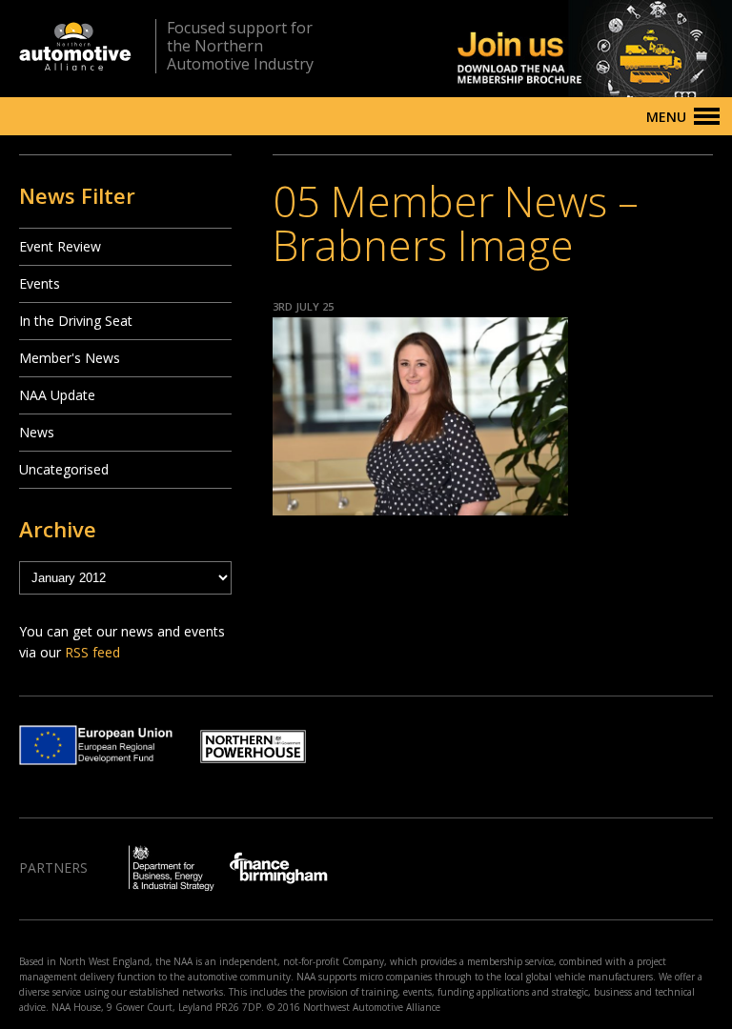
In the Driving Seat (75, 321)
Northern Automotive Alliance (75, 46)
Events (39, 283)
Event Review (60, 246)
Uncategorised (64, 469)
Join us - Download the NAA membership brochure (561, 48)
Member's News (69, 358)
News (36, 432)
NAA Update (57, 395)
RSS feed (92, 652)
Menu (666, 117)
